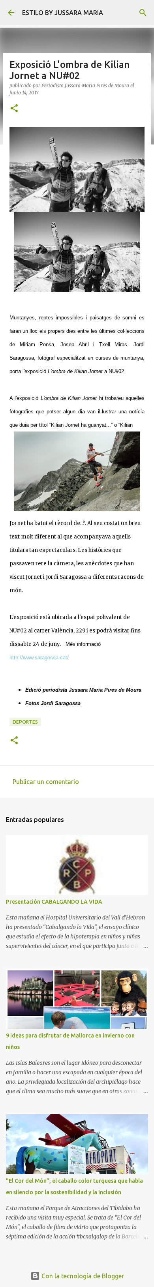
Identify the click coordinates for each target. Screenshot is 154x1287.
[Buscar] (143, 12)
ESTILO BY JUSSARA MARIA (62, 12)
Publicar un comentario (46, 781)
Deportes (25, 721)
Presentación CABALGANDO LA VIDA (54, 902)
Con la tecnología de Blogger (82, 1275)
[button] (14, 108)
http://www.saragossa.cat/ (39, 657)
